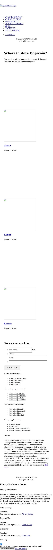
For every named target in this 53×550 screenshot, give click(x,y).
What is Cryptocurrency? (18, 378)
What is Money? (14, 384)
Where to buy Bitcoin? (17, 394)
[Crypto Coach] (26, 6)
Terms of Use (27, 525)
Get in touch (12, 30)
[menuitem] (29, 17)
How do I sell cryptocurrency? (19, 430)
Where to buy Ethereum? (17, 396)
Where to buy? (13, 19)
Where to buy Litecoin (16, 398)
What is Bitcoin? (14, 382)
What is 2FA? (13, 426)
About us (10, 28)
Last (33, 350)
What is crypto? (13, 17)
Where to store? (14, 24)
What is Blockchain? (16, 380)
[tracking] (1, 544)
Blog (7, 26)
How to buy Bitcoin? (16, 409)
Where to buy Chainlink (17, 400)
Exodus (8, 323)
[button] (20, 141)
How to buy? (12, 21)
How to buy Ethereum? (17, 411)
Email (11, 354)
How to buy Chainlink (16, 415)
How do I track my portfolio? (19, 428)
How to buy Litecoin (16, 413)
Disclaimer (26, 535)
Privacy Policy (27, 514)
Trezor (7, 145)
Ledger (7, 234)
